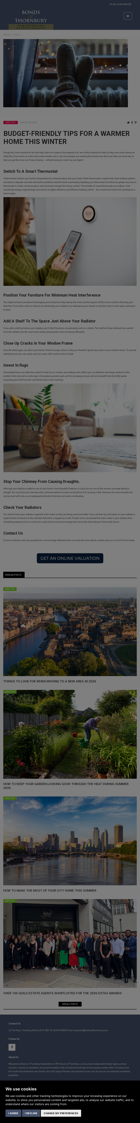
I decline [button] (31, 1113)
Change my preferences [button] (61, 1113)
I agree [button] (13, 1113)
